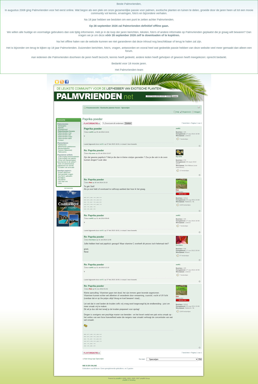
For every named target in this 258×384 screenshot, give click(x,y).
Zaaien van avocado (66, 167)
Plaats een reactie (88, 122)
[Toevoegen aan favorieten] (57, 83)
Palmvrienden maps (65, 136)
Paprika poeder (92, 119)
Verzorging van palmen (67, 158)
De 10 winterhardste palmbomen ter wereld (65, 164)
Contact (61, 140)
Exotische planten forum (110, 108)
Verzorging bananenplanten (69, 156)
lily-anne (92, 153)
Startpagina (62, 126)
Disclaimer (62, 179)
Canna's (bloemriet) (65, 150)
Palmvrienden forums (66, 131)
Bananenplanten (64, 148)
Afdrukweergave (198, 107)
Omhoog (199, 146)
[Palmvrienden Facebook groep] (66, 83)
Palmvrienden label (65, 138)
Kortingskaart (63, 129)
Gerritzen (92, 240)
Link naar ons (63, 181)
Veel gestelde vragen (65, 174)
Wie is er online (89, 366)
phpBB (118, 378)
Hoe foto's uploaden (65, 176)
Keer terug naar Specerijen (94, 359)
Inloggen (197, 112)
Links (60, 183)
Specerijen (125, 108)
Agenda (60, 127)
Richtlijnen (61, 178)
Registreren (186, 112)
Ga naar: (142, 359)
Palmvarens (62, 152)
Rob (90, 182)
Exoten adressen (64, 172)
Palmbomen (62, 145)
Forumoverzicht (92, 108)
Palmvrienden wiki (64, 135)
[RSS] (62, 83)
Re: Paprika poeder (94, 150)
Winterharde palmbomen (67, 146)
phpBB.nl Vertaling (129, 380)
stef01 (91, 132)
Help (177, 112)
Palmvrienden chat (64, 133)
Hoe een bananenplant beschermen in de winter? (66, 161)
